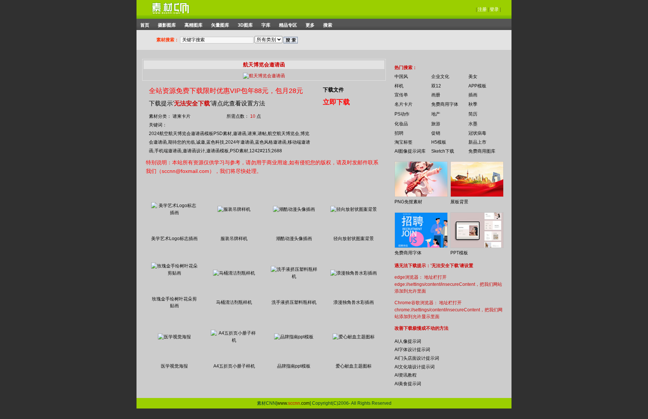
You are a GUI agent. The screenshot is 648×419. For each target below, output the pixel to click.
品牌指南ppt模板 (293, 366)
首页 (144, 25)
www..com (293, 403)
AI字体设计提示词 (412, 349)
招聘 (399, 133)
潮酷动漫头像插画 (294, 238)
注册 (482, 9)
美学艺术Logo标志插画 (174, 238)
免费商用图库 (481, 151)
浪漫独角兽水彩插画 (353, 302)
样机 (399, 86)
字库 (265, 25)
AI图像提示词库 (410, 151)
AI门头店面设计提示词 (416, 358)
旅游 (435, 123)
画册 (435, 95)
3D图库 (245, 25)
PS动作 (402, 114)
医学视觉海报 (174, 366)
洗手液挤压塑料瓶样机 (294, 302)
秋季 (472, 104)
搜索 (327, 25)
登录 (494, 9)
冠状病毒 (477, 133)
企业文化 (440, 76)
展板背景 (459, 201)
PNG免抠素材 (408, 201)
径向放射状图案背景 (353, 238)
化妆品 (401, 123)
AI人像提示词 (407, 341)
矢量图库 (220, 25)
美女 (472, 76)
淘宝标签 (403, 142)
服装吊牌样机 (234, 238)
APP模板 (477, 86)
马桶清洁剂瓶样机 (234, 302)
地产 (435, 114)
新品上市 (477, 142)
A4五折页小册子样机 (234, 366)
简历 (472, 114)
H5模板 (438, 142)
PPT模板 (459, 252)
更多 (310, 25)
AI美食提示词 (407, 383)
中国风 (401, 76)
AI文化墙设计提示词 (414, 366)
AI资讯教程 (405, 375)
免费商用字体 (444, 104)
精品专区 (288, 25)
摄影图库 (167, 25)
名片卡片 (403, 104)
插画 (472, 95)
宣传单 (401, 95)
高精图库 (193, 25)
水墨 (472, 123)
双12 (436, 86)
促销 (435, 133)
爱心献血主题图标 (354, 366)
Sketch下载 (442, 151)
